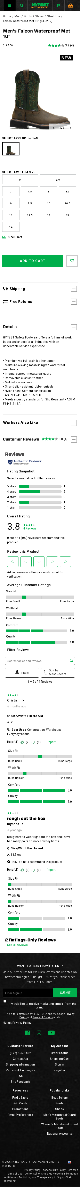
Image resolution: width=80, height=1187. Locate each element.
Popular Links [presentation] (60, 1090)
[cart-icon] (70, 5)
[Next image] (70, 128)
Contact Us (20, 1058)
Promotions (20, 1109)
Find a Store (20, 1097)
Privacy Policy (32, 1170)
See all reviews (17, 944)
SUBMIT (65, 992)
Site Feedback (20, 1081)
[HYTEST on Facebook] (27, 1033)
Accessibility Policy (54, 1170)
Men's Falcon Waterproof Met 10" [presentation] (36, 33)
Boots (60, 1103)
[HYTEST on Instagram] (39, 1033)
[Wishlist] (72, 261)
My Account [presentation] (59, 1046)
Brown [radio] (10, 148)
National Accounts (59, 1133)
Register (59, 1070)
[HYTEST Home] (40, 5)
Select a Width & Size (18, 172)
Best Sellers (59, 1097)
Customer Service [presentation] (20, 1046)
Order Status (60, 1053)
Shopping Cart (59, 1058)
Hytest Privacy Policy (17, 1022)
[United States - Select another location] (70, 1163)
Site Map (73, 1170)
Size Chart (15, 237)
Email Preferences (20, 1114)
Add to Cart (33, 261)
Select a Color (20, 138)
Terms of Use (15, 1173)
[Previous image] (53, 128)
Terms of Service (43, 1017)
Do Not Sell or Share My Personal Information (51, 1173)
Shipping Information (20, 1064)
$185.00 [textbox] (8, 45)
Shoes (59, 1109)
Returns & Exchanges (20, 1070)
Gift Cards (20, 1103)
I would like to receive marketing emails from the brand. (43, 1005)
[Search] (22, 5)
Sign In (59, 1064)
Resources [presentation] (20, 1090)
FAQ (20, 1076)
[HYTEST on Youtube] (51, 1033)
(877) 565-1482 (20, 1053)
